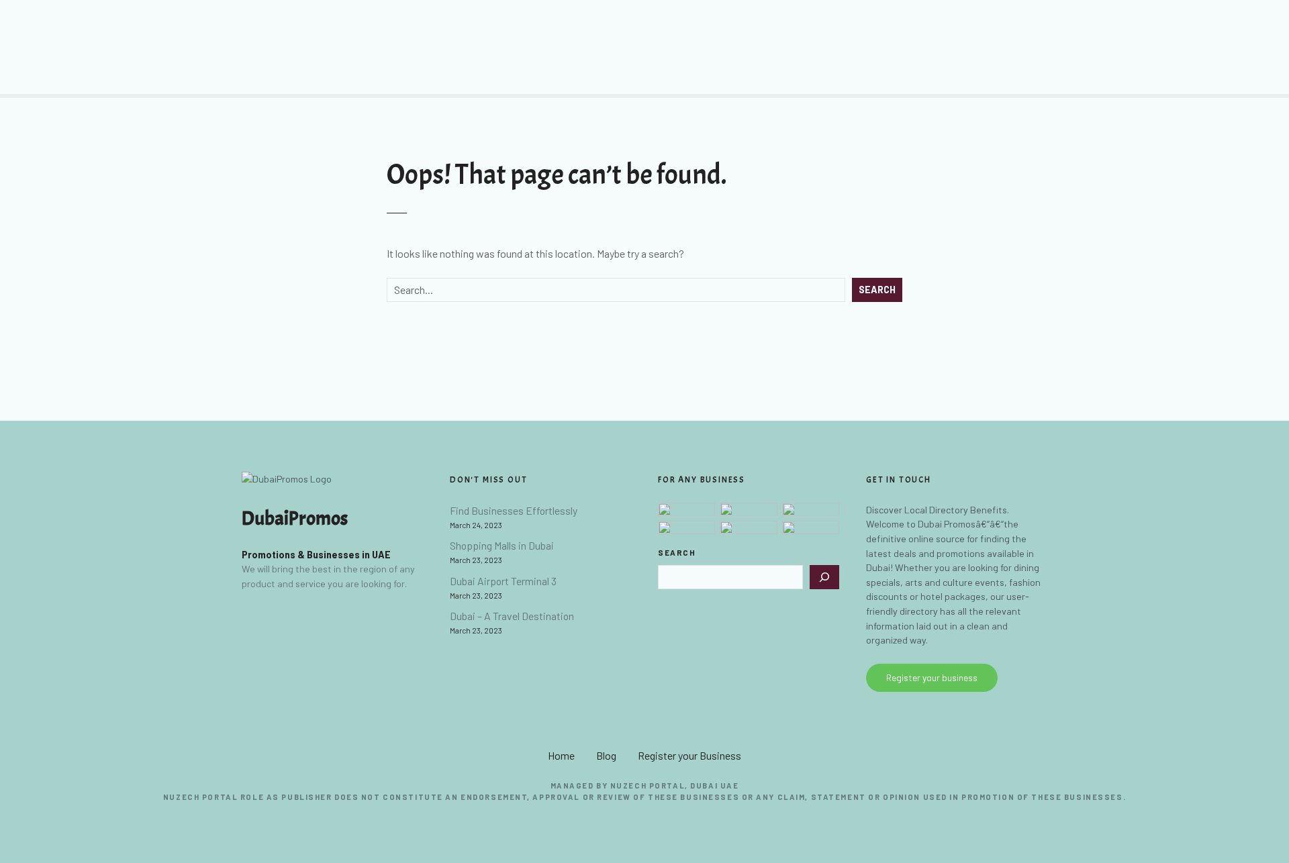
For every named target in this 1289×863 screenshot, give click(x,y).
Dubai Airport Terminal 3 (503, 580)
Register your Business (689, 755)
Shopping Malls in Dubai (502, 545)
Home (561, 755)
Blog (606, 755)
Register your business (931, 677)
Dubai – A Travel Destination (512, 615)
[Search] (824, 577)
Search (877, 289)
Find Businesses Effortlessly (513, 510)
